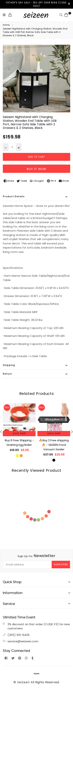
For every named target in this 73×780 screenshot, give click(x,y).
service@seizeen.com (22, 641)
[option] (36, 78)
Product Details (14, 196)
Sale (7, 407)
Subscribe (61, 564)
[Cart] (66, 14)
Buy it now (36, 169)
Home (6, 24)
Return (7, 373)
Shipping (9, 365)
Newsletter (36, 555)
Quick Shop (19, 433)
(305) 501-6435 (18, 635)
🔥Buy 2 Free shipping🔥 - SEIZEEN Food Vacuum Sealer (54, 444)
